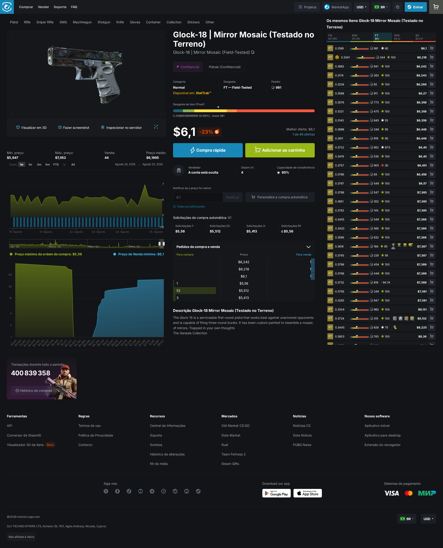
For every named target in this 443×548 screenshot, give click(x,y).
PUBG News (302, 445)
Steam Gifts (230, 464)
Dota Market (231, 435)
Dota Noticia (302, 435)
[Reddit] (175, 492)
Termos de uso (89, 426)
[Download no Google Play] (276, 493)
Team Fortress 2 (234, 454)
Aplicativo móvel (377, 426)
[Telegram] (152, 492)
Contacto (85, 445)
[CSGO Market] (7, 7)
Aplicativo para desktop (383, 435)
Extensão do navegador (383, 445)
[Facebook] (117, 492)
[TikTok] (129, 492)
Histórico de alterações (167, 454)
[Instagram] (163, 492)
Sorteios (156, 445)
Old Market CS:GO (236, 426)
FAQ (74, 7)
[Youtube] (140, 492)
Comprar (26, 7)
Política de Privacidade (95, 435)
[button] (14, 22)
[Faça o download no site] (307, 493)
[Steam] (198, 492)
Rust (225, 445)
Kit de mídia (159, 464)
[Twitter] (106, 492)
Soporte (60, 7)
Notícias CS (302, 426)
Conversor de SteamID (24, 435)
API (9, 426)
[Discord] (186, 492)
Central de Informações (167, 426)
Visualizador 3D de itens (25, 445)
